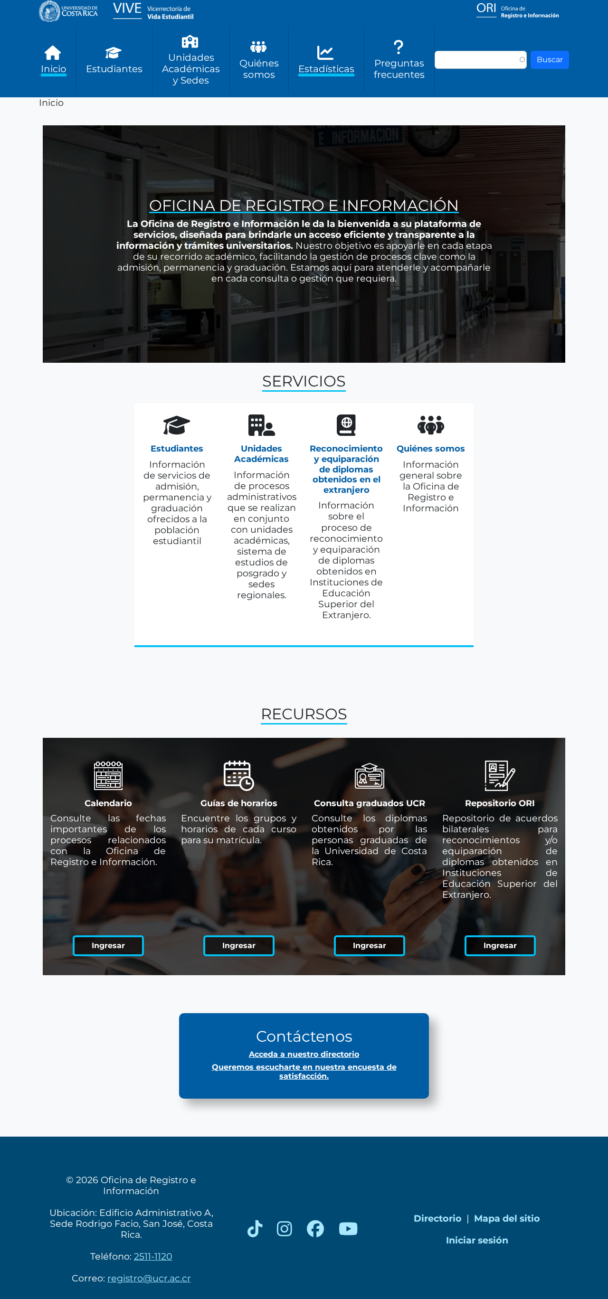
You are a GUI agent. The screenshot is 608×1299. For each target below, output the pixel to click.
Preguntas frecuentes (399, 68)
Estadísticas (326, 69)
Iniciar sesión (477, 1240)
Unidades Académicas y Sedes (191, 69)
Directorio (438, 1218)
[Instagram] (284, 1229)
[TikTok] (255, 1229)
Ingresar (108, 945)
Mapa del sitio (507, 1218)
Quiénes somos (259, 68)
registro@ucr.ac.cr (149, 1278)
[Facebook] (315, 1229)
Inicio (53, 69)
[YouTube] (348, 1229)
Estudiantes (114, 69)
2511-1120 (153, 1256)
